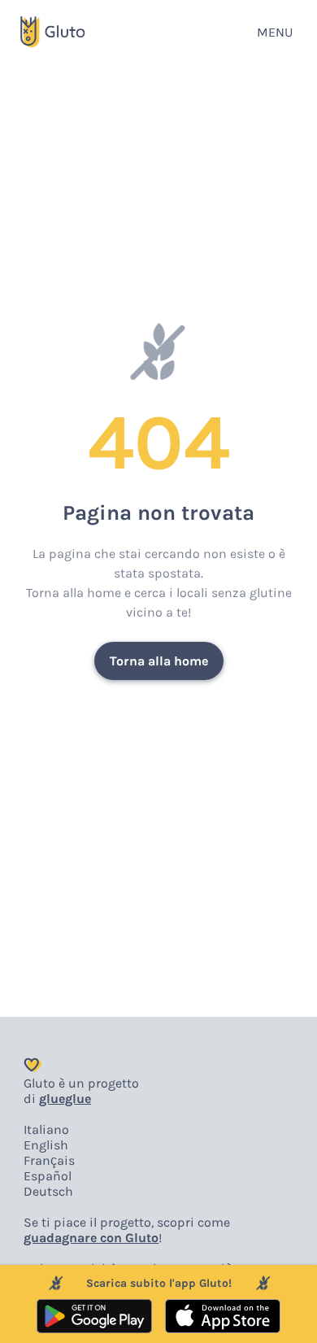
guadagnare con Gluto (91, 1237)
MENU (275, 32)
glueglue (65, 1098)
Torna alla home (159, 661)
